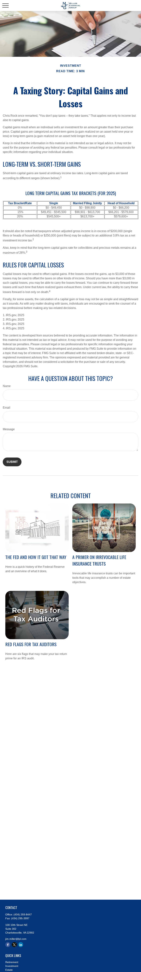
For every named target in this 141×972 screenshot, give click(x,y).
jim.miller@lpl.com (15, 938)
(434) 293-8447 (23, 914)
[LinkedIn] (20, 944)
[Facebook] (7, 944)
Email (6, 407)
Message (9, 429)
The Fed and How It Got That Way (35, 557)
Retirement (11, 962)
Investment (11, 965)
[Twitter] (14, 944)
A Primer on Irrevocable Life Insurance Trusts (99, 560)
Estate (9, 969)
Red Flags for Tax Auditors (31, 644)
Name (7, 386)
